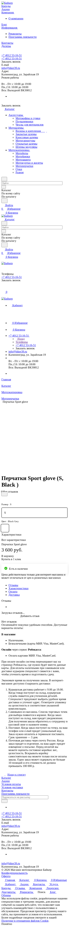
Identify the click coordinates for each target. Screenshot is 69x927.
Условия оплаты (11, 784)
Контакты (7, 790)
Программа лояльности (22, 36)
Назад (21, 338)
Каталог (6, 777)
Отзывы (13, 585)
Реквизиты (15, 33)
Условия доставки (12, 787)
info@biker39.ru (10, 68)
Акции (5, 780)
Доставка (14, 594)
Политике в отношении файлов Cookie (24, 920)
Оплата (12, 591)
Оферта (5, 876)
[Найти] (4, 200)
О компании (15, 18)
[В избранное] (4, 494)
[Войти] (3, 288)
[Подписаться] (4, 801)
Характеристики (18, 588)
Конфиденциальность (14, 872)
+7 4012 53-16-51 (11, 55)
